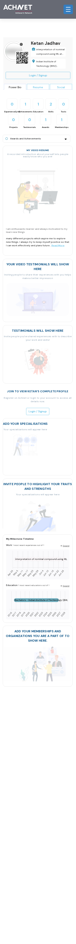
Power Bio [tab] (15, 87)
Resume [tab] (38, 87)
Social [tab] (61, 87)
